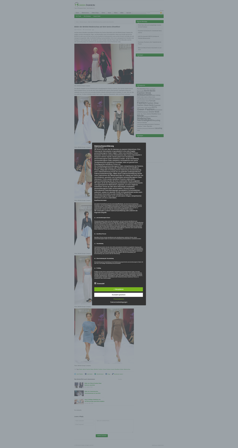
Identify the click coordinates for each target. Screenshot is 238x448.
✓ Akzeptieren (119, 289)
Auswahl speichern (118, 295)
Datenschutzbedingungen (118, 302)
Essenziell (100, 283)
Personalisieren (119, 299)
